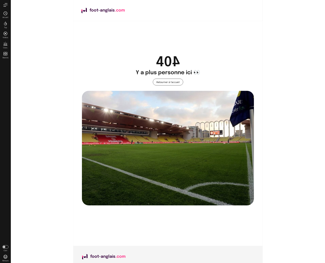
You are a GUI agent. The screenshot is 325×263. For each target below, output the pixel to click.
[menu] (5, 5)
